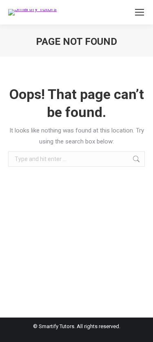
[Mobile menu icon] (139, 12)
